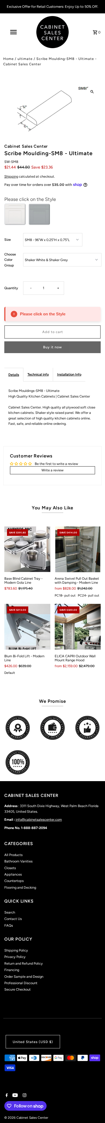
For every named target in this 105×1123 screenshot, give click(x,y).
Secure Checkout (17, 989)
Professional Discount (20, 983)
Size (7, 240)
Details (13, 375)
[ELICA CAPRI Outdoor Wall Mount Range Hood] (78, 627)
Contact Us (13, 919)
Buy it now (52, 347)
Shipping (11, 176)
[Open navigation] (13, 32)
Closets (10, 868)
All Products (13, 855)
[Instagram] (23, 1095)
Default (9, 673)
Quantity (11, 288)
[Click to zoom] (92, 92)
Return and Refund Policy (23, 963)
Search (9, 912)
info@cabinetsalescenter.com (39, 820)
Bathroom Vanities (18, 861)
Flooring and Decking (20, 887)
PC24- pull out (88, 595)
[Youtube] (14, 1095)
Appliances (13, 874)
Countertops (14, 881)
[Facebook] (6, 1095)
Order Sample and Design (23, 977)
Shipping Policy (16, 950)
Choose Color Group (10, 259)
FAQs (8, 925)
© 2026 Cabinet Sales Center (26, 1118)
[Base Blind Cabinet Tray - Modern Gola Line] (27, 549)
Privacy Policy (15, 957)
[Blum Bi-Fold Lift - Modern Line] (27, 627)
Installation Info (69, 374)
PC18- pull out (65, 595)
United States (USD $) (33, 1042)
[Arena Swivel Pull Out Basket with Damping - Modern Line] (78, 549)
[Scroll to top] (94, 1109)
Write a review (52, 470)
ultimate (25, 59)
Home (8, 59)
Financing (11, 970)
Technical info (38, 374)
